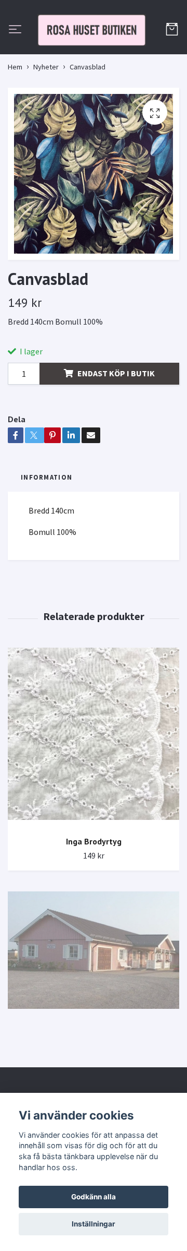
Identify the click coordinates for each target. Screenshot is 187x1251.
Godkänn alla (93, 1197)
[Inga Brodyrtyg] (93, 784)
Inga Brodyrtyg (94, 888)
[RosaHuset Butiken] (93, 53)
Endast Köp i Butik (116, 419)
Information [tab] (46, 524)
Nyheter (46, 113)
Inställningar (93, 1224)
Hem (15, 113)
